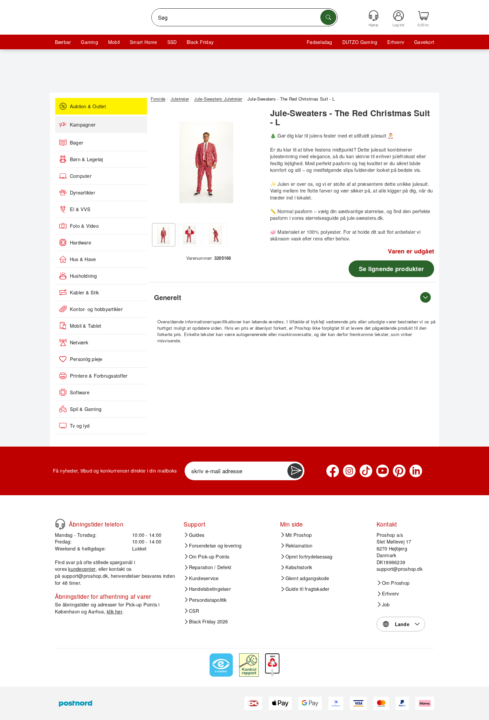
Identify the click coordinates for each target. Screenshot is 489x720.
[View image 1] (163, 234)
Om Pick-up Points (209, 556)
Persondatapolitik (208, 599)
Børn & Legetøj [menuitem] (86, 159)
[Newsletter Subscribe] (295, 471)
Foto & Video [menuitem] (84, 225)
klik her (114, 611)
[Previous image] (160, 164)
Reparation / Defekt (210, 567)
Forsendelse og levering (215, 545)
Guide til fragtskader (307, 588)
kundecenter (81, 568)
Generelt (167, 297)
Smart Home (143, 42)
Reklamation (299, 545)
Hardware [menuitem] (80, 242)
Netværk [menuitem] (79, 342)
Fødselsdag (319, 42)
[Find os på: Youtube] (382, 471)
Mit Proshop (298, 535)
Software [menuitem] (79, 392)
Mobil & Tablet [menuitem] (85, 325)
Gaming (89, 42)
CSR (194, 610)
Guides (196, 535)
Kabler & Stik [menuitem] (84, 292)
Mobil (114, 42)
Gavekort (424, 42)
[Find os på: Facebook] (332, 471)
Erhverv (395, 42)
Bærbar (63, 42)
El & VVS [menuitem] (80, 209)
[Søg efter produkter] (328, 17)
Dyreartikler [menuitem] (82, 192)
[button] (206, 162)
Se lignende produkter (391, 268)
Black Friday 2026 (208, 621)
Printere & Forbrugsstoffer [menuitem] (98, 375)
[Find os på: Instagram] (349, 471)
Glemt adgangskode (307, 578)
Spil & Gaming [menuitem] (85, 409)
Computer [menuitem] (80, 176)
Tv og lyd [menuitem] (79, 425)
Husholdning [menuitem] (83, 275)
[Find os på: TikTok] (366, 471)
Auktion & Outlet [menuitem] (88, 106)
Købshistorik (298, 567)
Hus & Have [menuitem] (83, 259)
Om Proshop (395, 582)
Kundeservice (204, 578)
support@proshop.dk (85, 575)
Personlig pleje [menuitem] (86, 359)
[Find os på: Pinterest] (399, 471)
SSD (172, 42)
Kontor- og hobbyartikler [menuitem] (96, 309)
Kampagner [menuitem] (82, 124)
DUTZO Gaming (360, 42)
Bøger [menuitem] (76, 142)
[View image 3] (215, 234)
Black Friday (200, 42)
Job (386, 604)
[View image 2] (189, 234)
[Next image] (251, 164)
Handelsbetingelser (210, 588)
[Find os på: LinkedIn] (416, 471)
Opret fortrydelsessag (309, 556)
